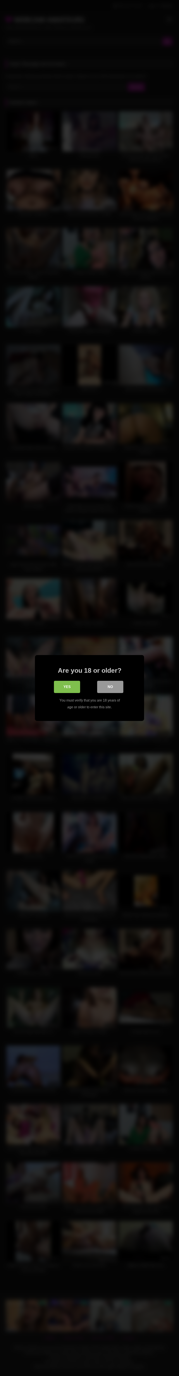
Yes (67, 687)
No (110, 687)
